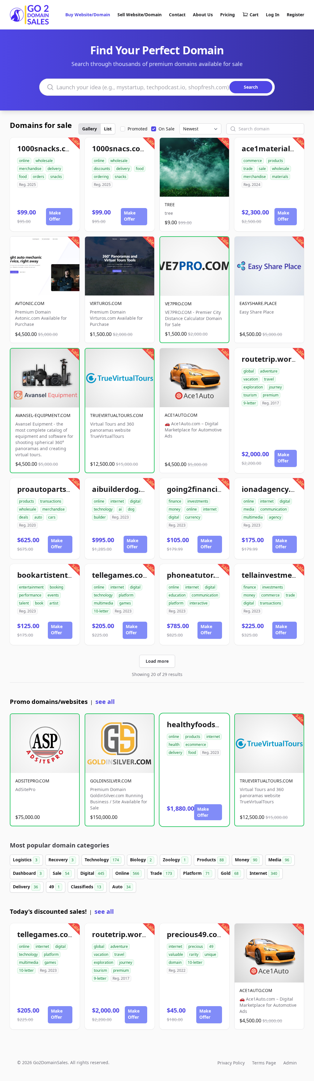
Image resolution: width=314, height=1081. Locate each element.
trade (248, 168)
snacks (56, 176)
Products (210, 860)
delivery (54, 168)
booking (56, 587)
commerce (252, 160)
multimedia (253, 517)
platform (126, 595)
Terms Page (264, 1063)
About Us (203, 14)
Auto (121, 887)
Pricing (227, 14)
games (125, 603)
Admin (290, 1063)
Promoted (137, 129)
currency (192, 517)
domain (175, 962)
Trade (161, 873)
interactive (199, 603)
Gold (230, 873)
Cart (254, 14)
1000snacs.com (119, 148)
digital (135, 501)
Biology (141, 860)
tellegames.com (121, 575)
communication (273, 509)
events (53, 595)
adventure (269, 371)
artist (53, 603)
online (24, 160)
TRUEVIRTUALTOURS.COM (116, 415)
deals (23, 517)
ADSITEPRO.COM (32, 781)
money (174, 509)
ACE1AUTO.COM (181, 415)
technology (103, 509)
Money (246, 860)
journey (275, 387)
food (23, 176)
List (108, 129)
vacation (250, 379)
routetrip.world (270, 359)
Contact (177, 14)
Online (127, 873)
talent (24, 603)
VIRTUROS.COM (106, 303)
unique (210, 954)
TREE (170, 204)
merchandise (30, 168)
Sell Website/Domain (139, 14)
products (275, 160)
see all (105, 701)
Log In (272, 14)
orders (38, 176)
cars (52, 517)
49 (54, 887)
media (248, 509)
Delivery (25, 887)
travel (269, 379)
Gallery (89, 129)
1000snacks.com (47, 148)
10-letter (101, 611)
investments (197, 501)
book (39, 603)
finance (175, 501)
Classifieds (86, 887)
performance (30, 595)
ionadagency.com (274, 489)
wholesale (44, 160)
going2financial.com (204, 489)
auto (38, 517)
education (177, 595)
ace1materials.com (277, 148)
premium (270, 395)
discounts (102, 168)
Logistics (25, 860)
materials (280, 176)
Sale (61, 873)
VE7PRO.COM (178, 304)
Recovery (61, 860)
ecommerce (196, 744)
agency (275, 517)
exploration (253, 387)
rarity (193, 954)
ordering (101, 176)
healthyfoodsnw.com (205, 724)
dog (131, 509)
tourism (250, 395)
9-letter (249, 403)
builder (100, 517)
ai (120, 509)
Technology (102, 860)
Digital (92, 873)
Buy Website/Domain (87, 14)
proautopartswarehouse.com (71, 489)
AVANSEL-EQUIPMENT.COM (43, 415)
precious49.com (195, 934)
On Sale (166, 129)
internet (117, 501)
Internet (263, 873)
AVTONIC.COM (29, 303)
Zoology (174, 860)
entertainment (31, 587)
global (248, 371)
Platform (196, 873)
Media (278, 860)
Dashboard (27, 873)
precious (195, 946)
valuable (176, 954)
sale (262, 168)
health (174, 744)
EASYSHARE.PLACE (258, 303)
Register (295, 14)
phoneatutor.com (199, 575)
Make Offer (55, 216)
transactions (50, 501)
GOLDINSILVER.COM (111, 781)
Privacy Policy (231, 1063)
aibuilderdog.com (124, 489)
